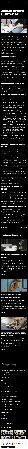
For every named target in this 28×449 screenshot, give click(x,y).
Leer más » (3, 274)
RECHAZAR (12, 446)
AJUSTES (19, 446)
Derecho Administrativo (19, 209)
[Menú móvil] (26, 2)
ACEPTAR (4, 446)
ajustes (11, 444)
